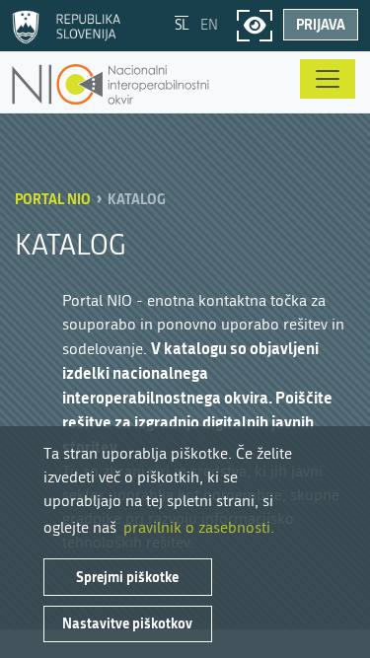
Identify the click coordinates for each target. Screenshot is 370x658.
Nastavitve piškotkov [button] (127, 623)
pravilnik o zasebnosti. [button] (198, 527)
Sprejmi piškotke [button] (127, 576)
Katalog (137, 198)
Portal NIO (53, 198)
